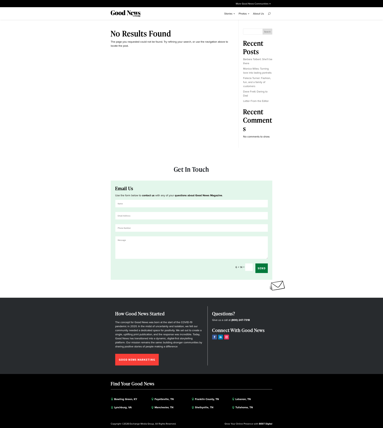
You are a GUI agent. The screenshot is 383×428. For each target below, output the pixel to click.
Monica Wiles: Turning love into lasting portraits (257, 71)
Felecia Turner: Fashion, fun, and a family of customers (257, 82)
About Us (258, 14)
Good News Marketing (137, 359)
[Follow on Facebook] (214, 337)
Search (267, 31)
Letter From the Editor (256, 101)
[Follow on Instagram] (226, 337)
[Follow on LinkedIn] (220, 337)
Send (262, 268)
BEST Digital (265, 423)
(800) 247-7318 (240, 320)
